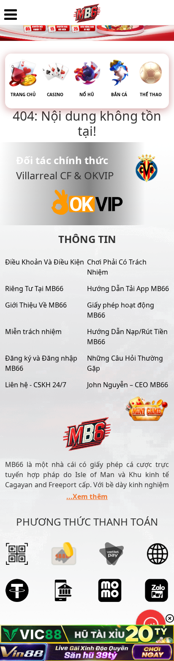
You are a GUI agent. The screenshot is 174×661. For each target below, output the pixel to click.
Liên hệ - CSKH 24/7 (35, 384)
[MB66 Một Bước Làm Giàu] (87, 10)
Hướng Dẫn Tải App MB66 (128, 288)
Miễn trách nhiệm (33, 331)
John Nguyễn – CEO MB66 (127, 384)
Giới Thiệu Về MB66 (36, 305)
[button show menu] (10, 14)
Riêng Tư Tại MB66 (34, 288)
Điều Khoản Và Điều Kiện (44, 262)
